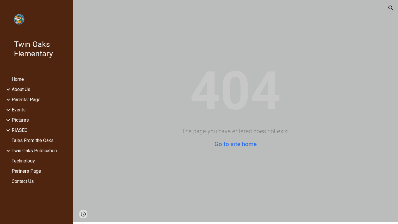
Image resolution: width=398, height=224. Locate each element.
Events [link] (19, 110)
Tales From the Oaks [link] (33, 140)
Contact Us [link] (23, 181)
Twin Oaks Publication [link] (34, 150)
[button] (391, 8)
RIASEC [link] (19, 130)
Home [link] (18, 79)
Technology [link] (23, 161)
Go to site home (235, 144)
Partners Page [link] (26, 171)
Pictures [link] (20, 120)
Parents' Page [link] (26, 99)
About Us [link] (21, 89)
